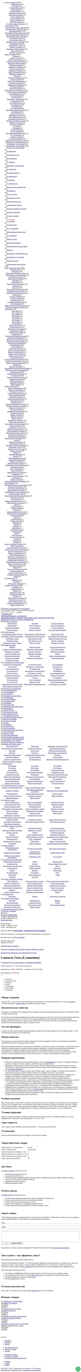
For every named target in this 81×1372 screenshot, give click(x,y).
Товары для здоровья (12, 585)
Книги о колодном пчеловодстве (16, 549)
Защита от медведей (16, 122)
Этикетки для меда (15, 397)
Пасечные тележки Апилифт (15, 445)
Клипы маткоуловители (16, 279)
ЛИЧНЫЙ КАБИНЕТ (8, 618)
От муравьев (16, 128)
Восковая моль (16, 589)
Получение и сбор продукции (15, 424)
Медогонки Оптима (15, 349)
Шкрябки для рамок (16, 74)
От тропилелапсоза (16, 103)
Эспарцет (16, 542)
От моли (16, 126)
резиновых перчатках (15, 1069)
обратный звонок (37, 1275)
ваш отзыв (35, 1290)
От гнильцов (15, 97)
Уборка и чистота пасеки (15, 476)
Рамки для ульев (15, 58)
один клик (31, 1277)
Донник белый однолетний (16, 514)
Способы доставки (7, 1171)
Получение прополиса (15, 435)
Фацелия (16, 540)
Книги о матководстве (15, 553)
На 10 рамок (16, 320)
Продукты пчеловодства (15, 603)
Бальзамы (16, 587)
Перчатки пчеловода (16, 13)
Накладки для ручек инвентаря (16, 370)
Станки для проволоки (16, 60)
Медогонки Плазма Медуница (16, 336)
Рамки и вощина (10, 54)
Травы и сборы (15, 605)
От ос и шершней (16, 131)
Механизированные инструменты (16, 485)
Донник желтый (16, 515)
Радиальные (16, 334)
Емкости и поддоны (15, 408)
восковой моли (51, 1062)
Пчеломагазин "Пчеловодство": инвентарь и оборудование (21, 1370)
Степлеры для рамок (16, 83)
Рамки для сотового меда (15, 429)
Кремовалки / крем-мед (16, 420)
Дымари (15, 365)
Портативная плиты (16, 444)
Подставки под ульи (16, 45)
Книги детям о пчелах (16, 573)
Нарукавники (16, 9)
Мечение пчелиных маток (15, 284)
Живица (15, 591)
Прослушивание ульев (16, 458)
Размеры (7, 1361)
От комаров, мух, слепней (15, 144)
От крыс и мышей (16, 124)
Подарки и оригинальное (15, 575)
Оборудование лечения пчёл (15, 146)
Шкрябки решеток (16, 383)
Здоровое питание (16, 594)
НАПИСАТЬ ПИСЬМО (46, 618)
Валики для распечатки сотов (16, 361)
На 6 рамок (15, 316)
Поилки (16, 582)
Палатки (16, 456)
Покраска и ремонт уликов (16, 49)
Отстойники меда (16, 401)
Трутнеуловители (16, 304)
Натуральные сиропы (15, 601)
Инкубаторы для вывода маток (16, 275)
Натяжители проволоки (16, 85)
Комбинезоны (15, 4)
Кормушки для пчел (15, 447)
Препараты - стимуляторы (15, 99)
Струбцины (16, 478)
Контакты (8, 1340)
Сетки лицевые (16, 17)
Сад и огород (15, 499)
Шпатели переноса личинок (15, 307)
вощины (72, 1002)
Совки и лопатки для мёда (16, 377)
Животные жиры (15, 593)
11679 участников (18, 937)
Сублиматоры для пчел (16, 119)
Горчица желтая (16, 508)
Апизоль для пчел (12, 261)
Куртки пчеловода (16, 8)
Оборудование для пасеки (13, 438)
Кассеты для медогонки (16, 350)
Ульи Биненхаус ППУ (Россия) (15, 29)
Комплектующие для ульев (15, 42)
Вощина (15, 56)
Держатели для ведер (16, 422)
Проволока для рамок (15, 67)
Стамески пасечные (15, 379)
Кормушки (15, 580)
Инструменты (9, 483)
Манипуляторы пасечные (16, 463)
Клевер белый (16, 519)
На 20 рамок (16, 322)
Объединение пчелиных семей (16, 140)
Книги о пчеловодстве (15, 564)
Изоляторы (15, 271)
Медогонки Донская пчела (16, 340)
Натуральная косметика (16, 598)
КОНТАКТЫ (21, 616)
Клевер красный (16, 521)
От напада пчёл (16, 130)
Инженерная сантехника (16, 490)
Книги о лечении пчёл (15, 551)
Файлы (16, 576)
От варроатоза (11, 151)
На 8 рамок (16, 318)
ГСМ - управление (16, 469)
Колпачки (15, 280)
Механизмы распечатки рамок (16, 404)
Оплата (7, 1344)
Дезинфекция (15, 112)
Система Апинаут (16, 298)
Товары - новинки (10, 911)
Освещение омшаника (16, 460)
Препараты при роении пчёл (15, 110)
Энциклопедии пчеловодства (16, 562)
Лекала (16, 76)
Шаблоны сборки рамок (16, 63)
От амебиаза (16, 106)
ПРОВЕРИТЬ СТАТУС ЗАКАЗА (12, 620)
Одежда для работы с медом (15, 406)
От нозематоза (16, 101)
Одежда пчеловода (11, 2)
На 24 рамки (16, 323)
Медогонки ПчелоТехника (16, 341)
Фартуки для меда (16, 22)
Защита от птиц (16, 137)
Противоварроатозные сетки (15, 133)
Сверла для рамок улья (15, 72)
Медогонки (8, 309)
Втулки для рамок (16, 69)
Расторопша (16, 535)
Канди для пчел (15, 114)
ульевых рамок (20, 1003)
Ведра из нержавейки (15, 390)
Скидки (7, 1351)
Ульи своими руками (16, 40)
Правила (8, 1342)
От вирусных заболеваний (16, 92)
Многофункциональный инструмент (17, 368)
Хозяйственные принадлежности (16, 492)
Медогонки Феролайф (15, 343)
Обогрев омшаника (15, 454)
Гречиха (16, 510)
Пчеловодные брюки (16, 15)
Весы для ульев (16, 51)
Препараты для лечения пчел (14, 90)
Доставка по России (11, 1356)
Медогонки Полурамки (16, 329)
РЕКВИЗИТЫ (28, 620)
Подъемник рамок (16, 87)
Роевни (15, 453)
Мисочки (16, 286)
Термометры (16, 474)
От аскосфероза (16, 96)
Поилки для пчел (16, 451)
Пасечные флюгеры (15, 442)
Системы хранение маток (16, 302)
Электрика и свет (16, 497)
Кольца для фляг (16, 415)
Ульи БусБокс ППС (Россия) (16, 36)
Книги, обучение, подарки (14, 544)
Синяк (16, 539)
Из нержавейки (15, 345)
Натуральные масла (15, 600)
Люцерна (16, 526)
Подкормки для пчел (16, 115)
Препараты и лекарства (16, 584)
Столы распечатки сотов (15, 393)
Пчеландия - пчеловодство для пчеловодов (30, 930)
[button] (78, 1369)
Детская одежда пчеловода (16, 24)
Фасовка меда (15, 402)
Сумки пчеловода (16, 18)
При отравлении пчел (16, 117)
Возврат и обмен (10, 1349)
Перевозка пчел (16, 467)
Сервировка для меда (16, 427)
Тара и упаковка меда (15, 388)
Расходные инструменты (16, 488)
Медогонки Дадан (15, 325)
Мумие (15, 596)
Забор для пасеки (16, 479)
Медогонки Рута (15, 327)
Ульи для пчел (9, 26)
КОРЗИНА (20, 618)
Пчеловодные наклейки (16, 558)
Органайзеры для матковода (16, 289)
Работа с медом (10, 386)
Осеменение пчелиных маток (16, 293)
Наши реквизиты (6, 920)
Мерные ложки (16, 417)
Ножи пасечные (15, 372)
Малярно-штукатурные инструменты (17, 496)
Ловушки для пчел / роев (16, 449)
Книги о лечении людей (16, 569)
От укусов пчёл (15, 135)
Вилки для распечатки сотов (15, 363)
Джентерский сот (16, 270)
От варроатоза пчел (15, 94)
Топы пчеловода (15, 20)
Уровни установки (15, 47)
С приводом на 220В (16, 332)
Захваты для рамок (15, 366)
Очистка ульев (16, 375)
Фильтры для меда (16, 392)
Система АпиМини (16, 297)
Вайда (16, 505)
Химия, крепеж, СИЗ (16, 494)
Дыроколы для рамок (16, 70)
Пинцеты (16, 295)
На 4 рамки (16, 314)
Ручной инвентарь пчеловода (15, 359)
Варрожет (9, 250)
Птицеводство (9, 578)
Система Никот (16, 300)
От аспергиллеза (16, 108)
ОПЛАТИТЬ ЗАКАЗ (31, 618)
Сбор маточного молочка (15, 431)
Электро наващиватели (16, 78)
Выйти (7, 1365)
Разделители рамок (15, 88)
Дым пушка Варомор (16, 139)
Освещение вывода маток (15, 291)
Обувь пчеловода (16, 11)
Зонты (16, 440)
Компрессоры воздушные (16, 472)
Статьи (7, 1363)
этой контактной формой (60, 1248)
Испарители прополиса (16, 436)
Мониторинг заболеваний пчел (16, 142)
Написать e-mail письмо (9, 915)
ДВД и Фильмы (15, 546)
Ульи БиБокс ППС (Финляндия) (16, 33)
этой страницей (26, 1266)
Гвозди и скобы (16, 79)
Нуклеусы (15, 288)
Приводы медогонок (16, 356)
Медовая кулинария (16, 555)
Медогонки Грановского (16, 338)
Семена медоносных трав (13, 501)
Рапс (16, 533)
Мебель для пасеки (16, 462)
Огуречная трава (16, 530)
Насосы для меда (16, 410)
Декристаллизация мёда (16, 399)
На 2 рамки (16, 311)
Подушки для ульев (15, 53)
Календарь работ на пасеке (16, 548)
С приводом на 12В (15, 331)
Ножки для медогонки (16, 354)
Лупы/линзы (15, 282)
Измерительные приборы (15, 411)
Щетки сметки (16, 384)
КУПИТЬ (4, 1307)
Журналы (16, 567)
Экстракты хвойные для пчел (16, 121)
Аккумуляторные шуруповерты (15, 481)
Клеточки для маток (16, 277)
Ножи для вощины (16, 65)
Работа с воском (15, 426)
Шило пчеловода (16, 381)
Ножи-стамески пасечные (16, 374)
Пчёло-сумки (16, 418)
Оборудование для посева (15, 503)
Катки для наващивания (16, 81)
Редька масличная (16, 537)
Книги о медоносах (15, 566)
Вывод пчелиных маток (13, 268)
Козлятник (16, 523)
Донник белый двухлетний (16, 512)
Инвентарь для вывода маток (16, 273)
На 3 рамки (16, 313)
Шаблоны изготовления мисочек (16, 305)
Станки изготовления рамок (16, 61)
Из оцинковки (16, 347)
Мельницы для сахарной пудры (16, 465)
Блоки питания (16, 471)
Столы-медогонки (16, 357)
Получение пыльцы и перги (15, 433)
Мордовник (16, 528)
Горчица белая (16, 506)
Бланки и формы (16, 571)
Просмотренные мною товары (13, 909)
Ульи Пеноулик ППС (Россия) (16, 27)
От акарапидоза (15, 105)
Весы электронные (15, 395)
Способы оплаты (7, 1195)
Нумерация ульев (16, 44)
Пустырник (16, 532)
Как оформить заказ (11, 1347)
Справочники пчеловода (15, 560)
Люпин (16, 524)
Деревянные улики (15, 38)
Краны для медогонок (15, 352)
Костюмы (15, 6)
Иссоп (16, 517)
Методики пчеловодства (16, 557)
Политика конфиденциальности (15, 1358)
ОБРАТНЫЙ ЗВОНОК (8, 616)
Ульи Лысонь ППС (15, 31)
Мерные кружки (16, 413)
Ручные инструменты (15, 487)
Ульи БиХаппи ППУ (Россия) (16, 35)
